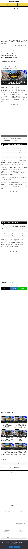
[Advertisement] (14, 23)
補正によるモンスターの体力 (10, 140)
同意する (11, 547)
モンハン (4, 282)
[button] (26, 536)
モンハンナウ (11, 282)
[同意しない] (26, 544)
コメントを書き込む (14, 463)
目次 (12, 136)
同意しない (17, 547)
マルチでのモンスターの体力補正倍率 (12, 138)
